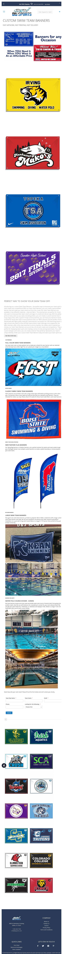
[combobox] (45, 12)
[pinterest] (53, 945)
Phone (7, 704)
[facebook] (37, 945)
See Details (48, 4)
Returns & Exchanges (16, 947)
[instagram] (48, 945)
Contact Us (46, 923)
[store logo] (21, 11)
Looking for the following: (32, 704)
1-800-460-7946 (16, 929)
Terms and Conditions (46, 930)
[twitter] (43, 945)
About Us (46, 921)
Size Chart (16, 945)
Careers (46, 925)
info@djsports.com (16, 931)
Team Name (28, 698)
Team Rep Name (10, 698)
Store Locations (16, 949)
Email (45, 698)
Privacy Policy (46, 927)
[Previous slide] (4, 4)
